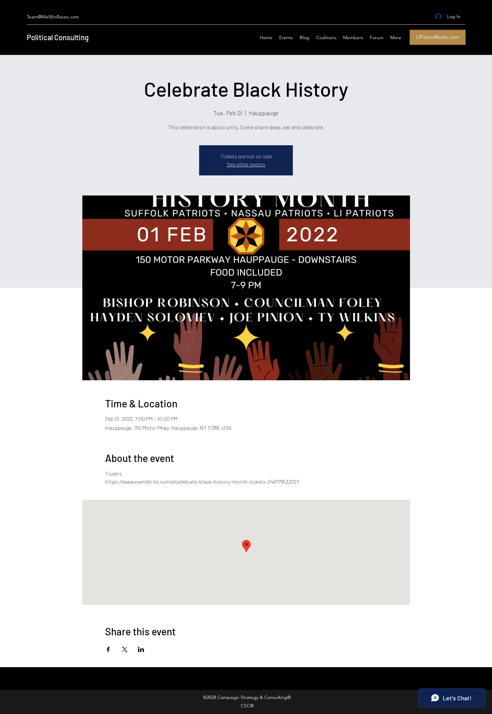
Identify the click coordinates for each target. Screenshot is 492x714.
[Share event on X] (124, 649)
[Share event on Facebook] (108, 649)
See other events (246, 164)
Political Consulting (58, 37)
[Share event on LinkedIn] (141, 649)
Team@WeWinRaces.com (53, 17)
